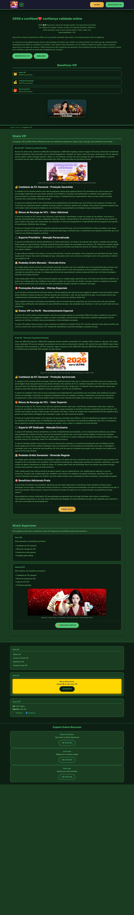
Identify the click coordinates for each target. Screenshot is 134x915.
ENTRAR (97, 4)
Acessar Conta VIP (20, 665)
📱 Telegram (18, 713)
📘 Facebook (30, 713)
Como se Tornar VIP (20, 658)
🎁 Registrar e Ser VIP (67, 625)
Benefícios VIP (18, 662)
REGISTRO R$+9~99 (115, 4)
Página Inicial (15, 127)
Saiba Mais (41, 56)
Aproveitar (67, 689)
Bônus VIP (17, 654)
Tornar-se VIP (67, 509)
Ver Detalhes (67, 743)
